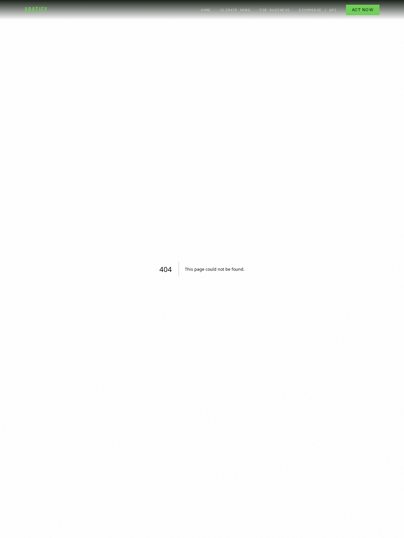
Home (206, 10)
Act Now (363, 10)
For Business (275, 10)
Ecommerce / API (318, 10)
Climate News (235, 10)
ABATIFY (36, 10)
